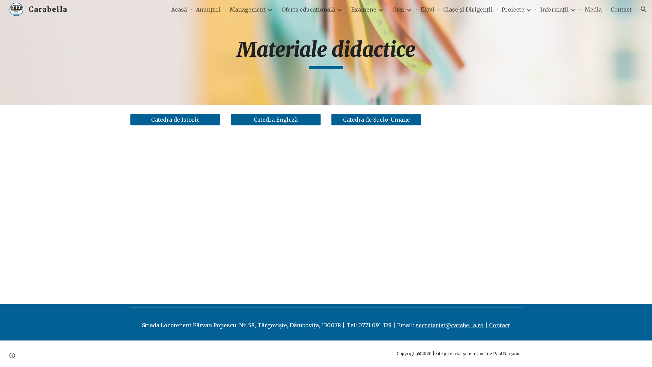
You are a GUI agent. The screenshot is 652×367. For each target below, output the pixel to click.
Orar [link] (398, 9)
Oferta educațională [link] (308, 9)
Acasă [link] (179, 9)
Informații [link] (554, 9)
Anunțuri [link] (208, 9)
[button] (644, 9)
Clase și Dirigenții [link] (468, 9)
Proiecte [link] (513, 9)
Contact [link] (621, 9)
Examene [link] (363, 9)
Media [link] (593, 9)
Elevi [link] (427, 9)
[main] (326, 52)
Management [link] (248, 9)
